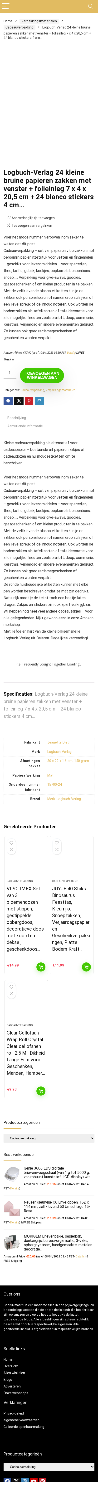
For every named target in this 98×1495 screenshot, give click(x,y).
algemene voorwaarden (21, 1420)
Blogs (8, 1379)
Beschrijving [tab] (16, 418)
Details (71, 352)
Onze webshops (16, 1393)
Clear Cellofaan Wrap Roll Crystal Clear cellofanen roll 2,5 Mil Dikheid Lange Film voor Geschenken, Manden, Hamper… (26, 1053)
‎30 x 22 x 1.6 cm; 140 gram (68, 761)
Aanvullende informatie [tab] (25, 426)
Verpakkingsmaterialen (39, 21)
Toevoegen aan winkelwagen (42, 375)
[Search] (90, 6)
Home (8, 21)
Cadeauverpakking (19, 27)
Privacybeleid (14, 1413)
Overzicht (11, 1366)
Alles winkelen (14, 1373)
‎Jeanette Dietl (58, 742)
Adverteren (12, 1386)
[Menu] (5, 6)
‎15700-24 (54, 785)
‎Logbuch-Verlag (59, 752)
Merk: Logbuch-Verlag (64, 799)
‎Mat (50, 775)
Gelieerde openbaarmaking (24, 1427)
